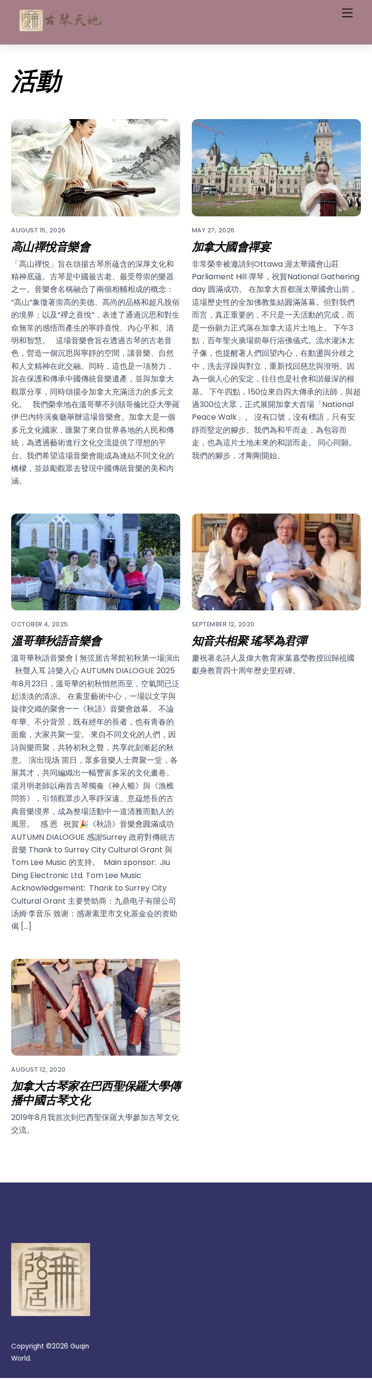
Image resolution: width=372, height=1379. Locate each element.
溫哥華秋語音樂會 (56, 640)
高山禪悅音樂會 (50, 246)
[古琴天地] (59, 29)
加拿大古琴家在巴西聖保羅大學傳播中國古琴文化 (95, 1092)
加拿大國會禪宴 (231, 246)
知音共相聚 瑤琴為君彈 (249, 640)
